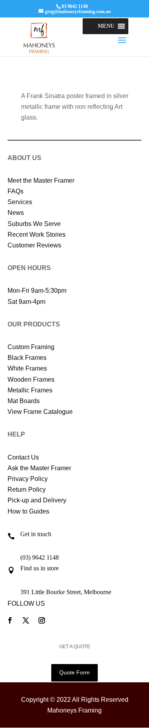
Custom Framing (31, 347)
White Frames (27, 368)
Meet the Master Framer (41, 180)
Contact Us (23, 457)
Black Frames (27, 357)
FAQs (15, 191)
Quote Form (74, 672)
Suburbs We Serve (34, 223)
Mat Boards (24, 401)
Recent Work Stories (37, 234)
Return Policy (27, 489)
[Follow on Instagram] (41, 620)
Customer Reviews (34, 245)
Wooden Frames (31, 379)
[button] (106, 26)
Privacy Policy (28, 478)
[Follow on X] (25, 620)
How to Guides (28, 511)
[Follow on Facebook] (10, 620)
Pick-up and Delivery (37, 500)
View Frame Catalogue (40, 411)
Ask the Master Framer (39, 468)
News (16, 212)
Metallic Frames (30, 390)
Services (20, 202)
